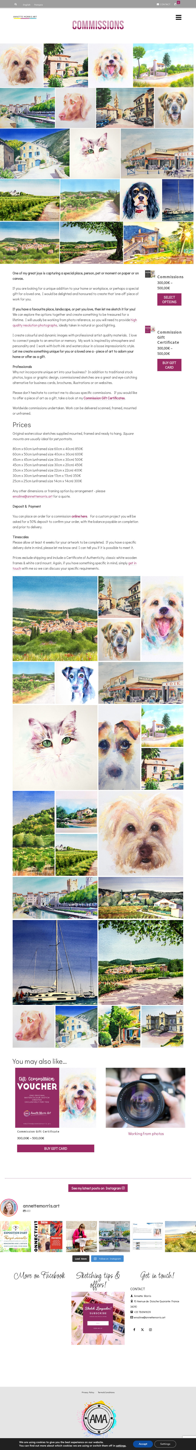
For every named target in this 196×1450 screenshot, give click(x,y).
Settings (165, 1444)
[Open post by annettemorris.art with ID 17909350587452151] (15, 1236)
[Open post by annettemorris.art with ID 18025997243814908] (81, 1236)
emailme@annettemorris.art (33, 496)
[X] (142, 1329)
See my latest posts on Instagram (96, 1188)
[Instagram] (150, 1329)
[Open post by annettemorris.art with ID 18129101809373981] (114, 1236)
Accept (143, 1444)
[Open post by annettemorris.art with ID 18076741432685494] (147, 1236)
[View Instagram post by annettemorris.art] (27, 1248)
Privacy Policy (88, 1392)
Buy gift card (169, 365)
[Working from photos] (146, 1097)
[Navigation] (178, 17)
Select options (169, 299)
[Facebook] (134, 1329)
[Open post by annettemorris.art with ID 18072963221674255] (48, 1236)
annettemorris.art (15, 1224)
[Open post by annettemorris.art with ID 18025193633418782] (180, 1236)
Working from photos (146, 1133)
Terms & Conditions (106, 1392)
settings (121, 1446)
